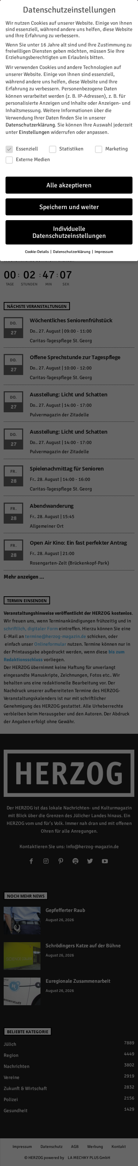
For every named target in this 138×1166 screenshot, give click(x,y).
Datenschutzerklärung (30, 125)
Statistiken (71, 149)
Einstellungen (34, 132)
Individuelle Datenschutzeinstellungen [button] (69, 232)
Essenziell (27, 149)
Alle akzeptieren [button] (69, 185)
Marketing (116, 149)
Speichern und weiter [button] (69, 207)
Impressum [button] (104, 251)
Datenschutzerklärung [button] (72, 251)
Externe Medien (33, 159)
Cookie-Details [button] (37, 251)
